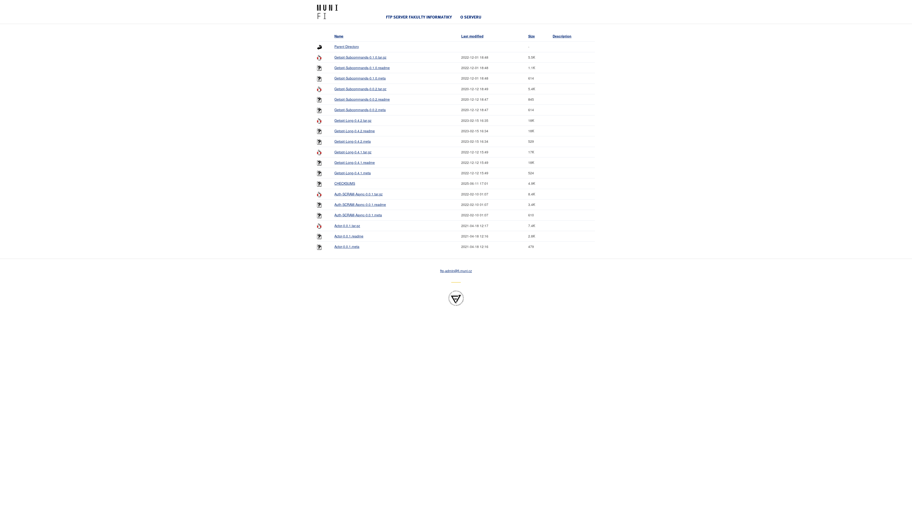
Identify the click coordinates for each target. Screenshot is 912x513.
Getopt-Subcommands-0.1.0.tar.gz (360, 57)
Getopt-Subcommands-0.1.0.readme (362, 67)
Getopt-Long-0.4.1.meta (352, 173)
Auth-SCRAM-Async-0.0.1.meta (358, 215)
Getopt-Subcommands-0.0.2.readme (362, 99)
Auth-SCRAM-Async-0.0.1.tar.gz (358, 194)
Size (531, 36)
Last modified (472, 36)
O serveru (470, 17)
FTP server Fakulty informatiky (419, 17)
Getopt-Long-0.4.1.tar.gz (352, 152)
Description (562, 36)
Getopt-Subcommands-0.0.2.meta (360, 109)
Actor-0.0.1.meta (346, 246)
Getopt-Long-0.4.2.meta (352, 141)
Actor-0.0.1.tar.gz (347, 225)
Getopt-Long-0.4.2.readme (354, 130)
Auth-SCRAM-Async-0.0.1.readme (360, 204)
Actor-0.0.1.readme (348, 236)
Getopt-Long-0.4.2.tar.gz (352, 120)
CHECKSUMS (344, 183)
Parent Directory (346, 46)
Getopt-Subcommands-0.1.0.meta (360, 78)
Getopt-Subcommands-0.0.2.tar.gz (360, 88)
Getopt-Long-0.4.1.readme (354, 162)
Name (338, 36)
